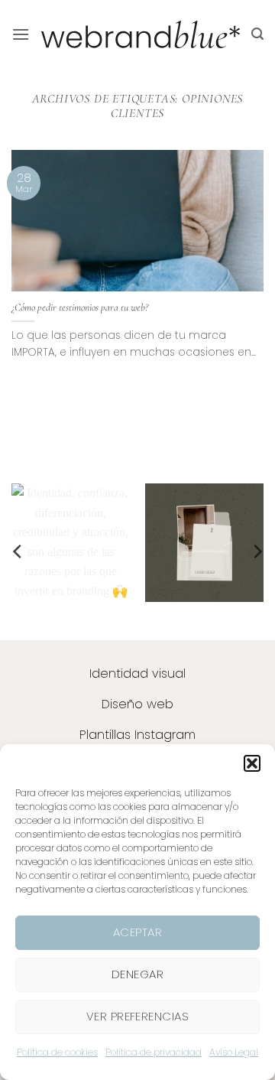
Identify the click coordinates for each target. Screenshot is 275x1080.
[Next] (256, 552)
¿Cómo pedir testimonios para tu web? (79, 307)
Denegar (137, 974)
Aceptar (137, 932)
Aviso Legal (233, 1052)
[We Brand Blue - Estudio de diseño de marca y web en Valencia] (140, 34)
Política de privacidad (153, 1052)
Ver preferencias (137, 1016)
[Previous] (18, 552)
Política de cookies (57, 1052)
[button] (252, 763)
